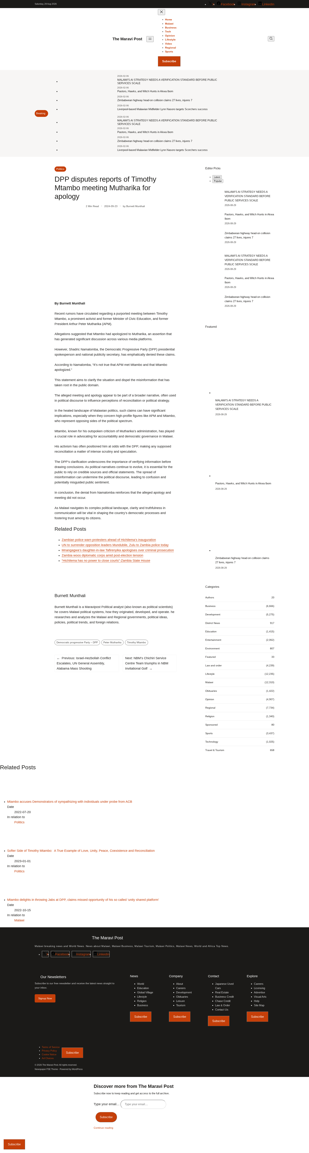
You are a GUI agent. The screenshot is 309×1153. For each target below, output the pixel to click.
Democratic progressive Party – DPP (77, 642)
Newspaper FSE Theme (46, 1069)
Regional (210, 707)
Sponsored (211, 724)
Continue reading (103, 1127)
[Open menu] (150, 39)
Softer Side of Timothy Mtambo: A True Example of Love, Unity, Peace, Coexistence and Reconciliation (81, 850)
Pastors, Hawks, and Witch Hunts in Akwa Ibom (145, 91)
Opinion (209, 699)
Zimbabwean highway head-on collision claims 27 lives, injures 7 (154, 100)
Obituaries (211, 690)
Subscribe (169, 61)
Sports (209, 733)
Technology (211, 741)
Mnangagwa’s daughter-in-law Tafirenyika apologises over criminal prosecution (118, 550)
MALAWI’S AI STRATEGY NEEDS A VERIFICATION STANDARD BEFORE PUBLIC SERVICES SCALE (167, 81)
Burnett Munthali (135, 206)
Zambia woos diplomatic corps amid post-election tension (102, 555)
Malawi (209, 682)
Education (211, 631)
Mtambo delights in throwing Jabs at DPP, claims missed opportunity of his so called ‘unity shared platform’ (83, 900)
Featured (210, 656)
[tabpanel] (239, 217)
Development (212, 614)
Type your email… (107, 1104)
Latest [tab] (217, 177)
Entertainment (213, 639)
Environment (212, 648)
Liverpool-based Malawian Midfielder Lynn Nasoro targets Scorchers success (162, 109)
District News (212, 623)
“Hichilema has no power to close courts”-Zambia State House (106, 560)
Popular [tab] (218, 181)
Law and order (213, 665)
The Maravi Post (127, 39)
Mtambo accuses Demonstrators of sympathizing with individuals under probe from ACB (69, 801)
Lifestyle (210, 673)
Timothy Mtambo (136, 642)
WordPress (77, 1069)
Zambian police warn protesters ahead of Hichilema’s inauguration (109, 540)
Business (210, 606)
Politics (60, 169)
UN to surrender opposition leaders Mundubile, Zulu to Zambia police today (115, 545)
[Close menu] (161, 12)
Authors (209, 597)
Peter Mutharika (112, 642)
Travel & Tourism (214, 750)
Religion (209, 716)
